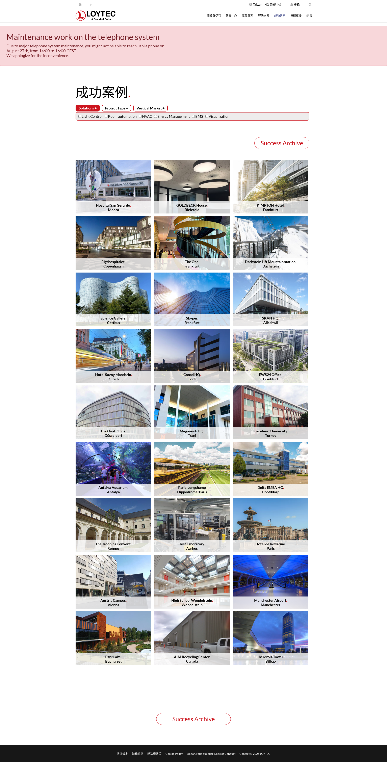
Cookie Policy (174, 753)
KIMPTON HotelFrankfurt (271, 207)
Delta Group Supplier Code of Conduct (211, 753)
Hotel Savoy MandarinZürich (113, 376)
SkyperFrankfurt (192, 320)
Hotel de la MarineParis (270, 546)
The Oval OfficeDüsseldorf (113, 433)
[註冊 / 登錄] (291, 4)
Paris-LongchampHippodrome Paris (192, 489)
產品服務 (247, 15)
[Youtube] (80, 4)
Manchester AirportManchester (270, 602)
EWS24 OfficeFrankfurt (270, 376)
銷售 (309, 15)
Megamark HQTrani (192, 433)
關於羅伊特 (214, 15)
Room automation (122, 116)
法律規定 (122, 753)
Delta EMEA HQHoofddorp (270, 489)
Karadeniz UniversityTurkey (270, 433)
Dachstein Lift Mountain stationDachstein (270, 263)
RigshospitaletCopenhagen (113, 263)
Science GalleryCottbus (113, 320)
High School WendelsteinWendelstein (192, 602)
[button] (265, 4)
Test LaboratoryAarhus (192, 546)
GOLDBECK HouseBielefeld (192, 207)
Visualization (218, 116)
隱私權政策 (154, 753)
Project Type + (116, 108)
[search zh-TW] (310, 4)
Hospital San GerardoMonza (113, 207)
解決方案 (263, 15)
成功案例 (279, 15)
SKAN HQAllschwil (270, 320)
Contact (244, 753)
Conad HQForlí (192, 376)
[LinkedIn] (91, 4)
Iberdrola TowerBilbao (271, 659)
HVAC (146, 116)
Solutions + (88, 108)
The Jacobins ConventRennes (113, 546)
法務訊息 (137, 753)
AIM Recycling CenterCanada (192, 659)
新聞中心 (231, 15)
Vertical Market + (150, 108)
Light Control (92, 116)
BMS (199, 116)
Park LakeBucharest (113, 659)
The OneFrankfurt (192, 263)
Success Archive (282, 143)
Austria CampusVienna (113, 602)
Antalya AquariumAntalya (113, 489)
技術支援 (296, 15)
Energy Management (173, 116)
